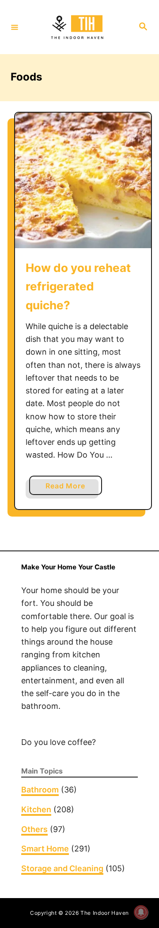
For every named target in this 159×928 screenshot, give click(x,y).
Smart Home (45, 848)
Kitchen (36, 809)
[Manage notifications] (141, 912)
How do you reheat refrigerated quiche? (78, 286)
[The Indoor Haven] (78, 27)
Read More (68, 488)
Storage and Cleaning (62, 868)
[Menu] (14, 27)
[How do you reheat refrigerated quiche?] (83, 180)
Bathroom (40, 789)
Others (34, 829)
